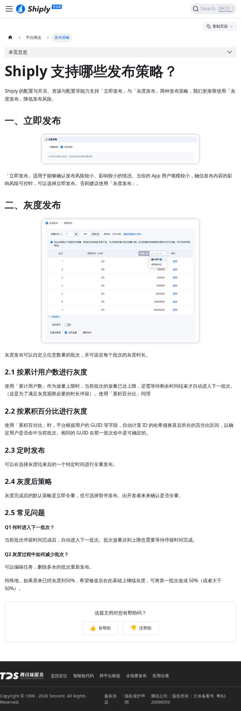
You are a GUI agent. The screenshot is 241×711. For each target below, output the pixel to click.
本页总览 (18, 52)
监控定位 (59, 675)
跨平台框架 (110, 675)
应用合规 (161, 675)
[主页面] (10, 37)
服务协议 (110, 699)
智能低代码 (83, 675)
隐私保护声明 (135, 699)
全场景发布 (136, 675)
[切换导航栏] (9, 8)
